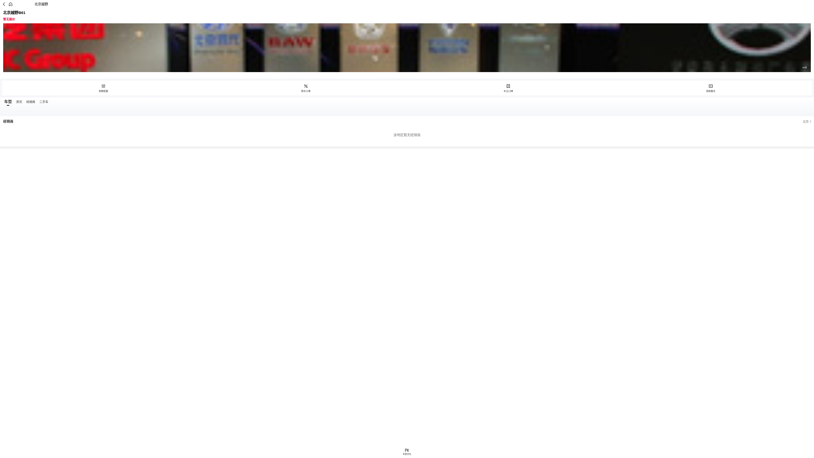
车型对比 (407, 454)
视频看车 (710, 91)
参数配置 (103, 91)
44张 (804, 67)
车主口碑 (508, 91)
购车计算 (306, 91)
